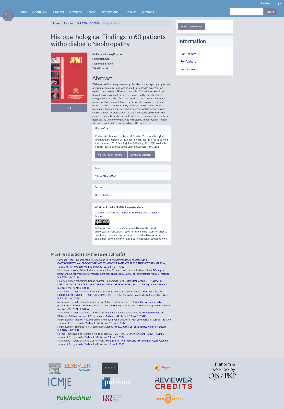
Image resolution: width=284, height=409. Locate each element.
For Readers (188, 53)
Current (58, 12)
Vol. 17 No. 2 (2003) (88, 23)
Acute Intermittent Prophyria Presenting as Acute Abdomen (137, 340)
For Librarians (190, 69)
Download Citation (140, 154)
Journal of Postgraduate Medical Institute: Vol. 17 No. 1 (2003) (91, 344)
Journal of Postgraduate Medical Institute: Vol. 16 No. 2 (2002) (92, 322)
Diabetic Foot (112, 326)
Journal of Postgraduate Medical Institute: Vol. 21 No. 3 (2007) (91, 266)
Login (279, 3)
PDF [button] (69, 107)
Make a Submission (191, 26)
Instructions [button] (110, 12)
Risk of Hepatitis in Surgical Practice (151, 319)
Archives (75, 12)
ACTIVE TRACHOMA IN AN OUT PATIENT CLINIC (137, 333)
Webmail (147, 12)
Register (265, 3)
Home (23, 12)
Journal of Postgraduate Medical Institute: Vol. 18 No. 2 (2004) (112, 316)
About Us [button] (39, 12)
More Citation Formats (110, 154)
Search (91, 12)
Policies (131, 12)
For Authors (188, 61)
